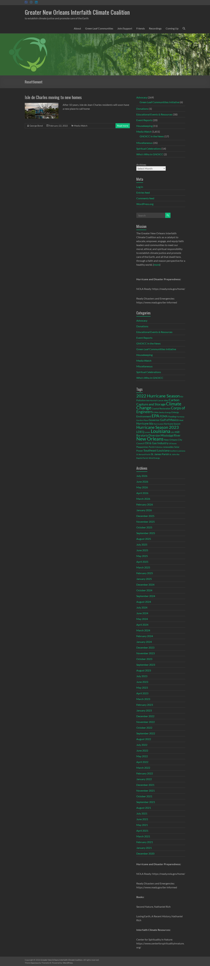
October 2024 (144, 590)
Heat (181, 420)
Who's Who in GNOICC (149, 154)
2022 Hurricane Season (158, 395)
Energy (168, 412)
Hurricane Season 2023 (157, 427)
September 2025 (145, 533)
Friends (140, 28)
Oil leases (173, 443)
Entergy (175, 412)
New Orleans (150, 439)
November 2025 (145, 521)
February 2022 (144, 773)
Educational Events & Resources (154, 114)
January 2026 (144, 510)
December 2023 (145, 647)
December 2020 (145, 853)
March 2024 (143, 630)
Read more (122, 125)
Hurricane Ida (144, 423)
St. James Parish (160, 454)
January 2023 (144, 710)
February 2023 (144, 704)
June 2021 (142, 819)
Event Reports (144, 120)
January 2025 (144, 578)
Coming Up (172, 28)
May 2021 (142, 824)
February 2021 (144, 842)
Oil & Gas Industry (156, 443)
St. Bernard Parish (143, 454)
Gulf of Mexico (169, 420)
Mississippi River (170, 435)
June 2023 (142, 681)
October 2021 (144, 796)
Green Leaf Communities (99, 28)
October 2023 (144, 658)
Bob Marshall (151, 400)
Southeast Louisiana (156, 450)
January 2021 (144, 847)
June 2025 (142, 550)
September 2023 (145, 664)
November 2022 (145, 721)
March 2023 (143, 699)
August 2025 (143, 538)
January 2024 (144, 641)
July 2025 (141, 544)
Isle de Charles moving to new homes (53, 97)
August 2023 (143, 670)
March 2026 (143, 498)
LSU (172, 432)
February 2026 (144, 504)
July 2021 (141, 813)
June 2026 (142, 481)
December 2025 (145, 515)
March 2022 (143, 767)
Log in (139, 186)
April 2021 (142, 830)
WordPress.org (144, 203)
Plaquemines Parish (145, 447)
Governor (154, 419)
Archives (141, 164)
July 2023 (141, 676)
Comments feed (145, 198)
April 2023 (142, 693)
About (77, 28)
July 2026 (141, 475)
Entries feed (143, 192)
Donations (142, 108)
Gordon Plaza (142, 420)
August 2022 (143, 739)
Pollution (158, 447)
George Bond (36, 125)
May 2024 (142, 618)
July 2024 (141, 607)
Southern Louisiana (177, 451)
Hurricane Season (172, 423)
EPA (155, 415)
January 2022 (144, 779)
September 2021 (145, 802)
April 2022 (142, 761)
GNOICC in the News (152, 136)
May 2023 (142, 687)
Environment (143, 416)
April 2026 (142, 493)
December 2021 (145, 784)
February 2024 (144, 636)
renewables (168, 447)
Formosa (180, 416)
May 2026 (142, 487)
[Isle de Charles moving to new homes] (41, 104)
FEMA (164, 416)
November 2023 (145, 653)
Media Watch (80, 125)
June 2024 (142, 613)
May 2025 (142, 555)
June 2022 (142, 750)
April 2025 (142, 561)
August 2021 (143, 807)
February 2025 (144, 573)
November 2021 (145, 790)
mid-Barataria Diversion (158, 433)
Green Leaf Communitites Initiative (159, 102)
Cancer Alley (162, 400)
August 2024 (143, 601)
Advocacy (141, 97)
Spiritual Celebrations (148, 148)
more (157, 264)
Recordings (155, 28)
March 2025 (143, 567)
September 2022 (145, 733)
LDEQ (140, 432)
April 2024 (142, 624)
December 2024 (145, 584)
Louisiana (160, 431)
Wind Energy (154, 458)
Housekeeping (144, 125)
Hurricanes (158, 424)
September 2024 (145, 596)
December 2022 (145, 716)
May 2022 (142, 756)
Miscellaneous (144, 142)
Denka (161, 412)
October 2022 (144, 727)
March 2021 (143, 836)
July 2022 (141, 744)
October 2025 (144, 527)
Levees (147, 432)
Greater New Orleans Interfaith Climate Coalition (77, 12)
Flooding (172, 416)
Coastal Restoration (161, 408)
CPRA (155, 412)
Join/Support (124, 28)
